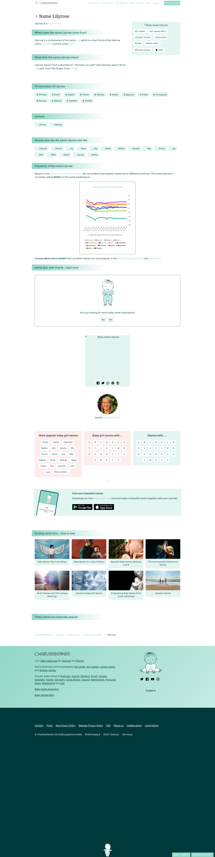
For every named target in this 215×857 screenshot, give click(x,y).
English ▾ (151, 690)
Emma (162, 148)
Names (138, 43)
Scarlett (61, 466)
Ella (72, 448)
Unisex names (135, 3)
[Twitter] (142, 679)
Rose (71, 43)
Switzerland (48, 683)
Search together (181, 854)
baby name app (102, 498)
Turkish (88, 100)
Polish (145, 94)
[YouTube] (153, 679)
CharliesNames (43, 634)
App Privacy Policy (65, 725)
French (85, 94)
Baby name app (172, 3)
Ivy (174, 148)
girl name (55, 23)
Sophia (56, 442)
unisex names (107, 666)
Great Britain (73, 679)
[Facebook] (147, 679)
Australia (138, 258)
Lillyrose (58, 124)
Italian (115, 94)
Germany (60, 679)
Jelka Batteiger (112, 417)
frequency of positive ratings (65, 173)
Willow (121, 148)
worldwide (154, 258)
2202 (160, 50)
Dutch (57, 94)
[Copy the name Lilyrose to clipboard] (117, 383)
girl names (80, 666)
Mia (149, 148)
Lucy (48, 472)
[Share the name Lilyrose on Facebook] (98, 383)
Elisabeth (47, 43)
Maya (74, 460)
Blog (147, 3)
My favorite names (201, 854)
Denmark (40, 679)
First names (93, 3)
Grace (66, 154)
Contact (39, 725)
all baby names (48, 670)
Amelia (63, 448)
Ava (63, 454)
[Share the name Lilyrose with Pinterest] (112, 383)
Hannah (63, 460)
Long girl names (142, 37)
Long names (161, 37)
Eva (52, 466)
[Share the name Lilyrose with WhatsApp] (107, 383)
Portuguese (161, 94)
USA (120, 258)
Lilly (95, 148)
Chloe (43, 466)
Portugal (110, 679)
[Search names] (152, 3)
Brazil (94, 676)
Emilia (95, 154)
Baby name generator (47, 689)
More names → (62, 472)
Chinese (42, 94)
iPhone (80, 660)
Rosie (107, 148)
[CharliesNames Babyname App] (47, 3)
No (110, 319)
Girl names (107, 3)
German (100, 94)
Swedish (73, 100)
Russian (42, 100)
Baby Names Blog (44, 695)
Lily (78, 40)
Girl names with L (158, 31)
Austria (75, 676)
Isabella (42, 460)
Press (49, 725)
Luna (72, 466)
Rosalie (136, 148)
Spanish (57, 100)
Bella (53, 154)
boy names (93, 666)
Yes (103, 319)
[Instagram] (158, 679)
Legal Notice (151, 725)
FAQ (108, 725)
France (50, 679)
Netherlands (98, 679)
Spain (38, 683)
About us (119, 725)
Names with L (152, 43)
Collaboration (134, 725)
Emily (52, 460)
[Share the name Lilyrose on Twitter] (102, 383)
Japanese (129, 94)
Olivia (54, 454)
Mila (41, 154)
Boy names (121, 3)
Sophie (44, 448)
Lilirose (42, 124)
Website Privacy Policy (91, 725)
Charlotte (68, 442)
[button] (88, 358)
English (71, 94)
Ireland (86, 679)
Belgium (85, 676)
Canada (127, 258)
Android (66, 660)
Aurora (80, 154)
